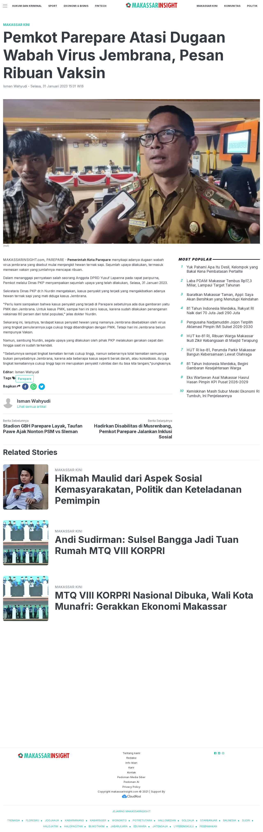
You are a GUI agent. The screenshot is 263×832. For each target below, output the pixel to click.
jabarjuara (119, 826)
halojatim (50, 826)
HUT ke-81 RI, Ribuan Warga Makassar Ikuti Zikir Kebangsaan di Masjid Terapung (222, 338)
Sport (52, 5)
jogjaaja (52, 820)
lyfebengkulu (184, 826)
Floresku (32, 820)
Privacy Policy (131, 786)
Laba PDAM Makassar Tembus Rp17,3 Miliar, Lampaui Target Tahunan (219, 282)
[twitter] (41, 386)
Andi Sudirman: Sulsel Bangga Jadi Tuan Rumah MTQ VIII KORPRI (147, 545)
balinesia (229, 820)
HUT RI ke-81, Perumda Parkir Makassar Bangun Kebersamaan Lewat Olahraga (221, 352)
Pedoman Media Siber (131, 777)
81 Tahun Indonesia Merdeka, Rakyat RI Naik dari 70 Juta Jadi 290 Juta (220, 310)
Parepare (24, 378)
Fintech (100, 5)
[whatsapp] (33, 386)
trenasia (13, 820)
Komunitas (232, 5)
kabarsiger (98, 820)
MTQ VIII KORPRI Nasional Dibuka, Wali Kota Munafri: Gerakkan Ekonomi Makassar (154, 601)
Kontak (131, 772)
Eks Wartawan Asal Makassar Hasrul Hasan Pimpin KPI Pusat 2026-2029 (218, 379)
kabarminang (74, 820)
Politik (252, 5)
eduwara (140, 826)
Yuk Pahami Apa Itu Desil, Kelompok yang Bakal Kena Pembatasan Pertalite (222, 269)
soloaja (188, 820)
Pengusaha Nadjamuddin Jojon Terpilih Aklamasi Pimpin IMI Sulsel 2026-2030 (220, 324)
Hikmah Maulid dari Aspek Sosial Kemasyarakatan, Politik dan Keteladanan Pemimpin (148, 489)
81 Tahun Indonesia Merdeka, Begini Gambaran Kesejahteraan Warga (217, 366)
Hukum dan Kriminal (27, 5)
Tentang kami (131, 753)
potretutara (142, 820)
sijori (246, 820)
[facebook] (25, 386)
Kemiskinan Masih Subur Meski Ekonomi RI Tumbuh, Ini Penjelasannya (223, 393)
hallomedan (167, 820)
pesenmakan (208, 826)
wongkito (119, 820)
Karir (131, 767)
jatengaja (160, 826)
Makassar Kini (207, 5)
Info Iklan (131, 762)
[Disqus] (131, 688)
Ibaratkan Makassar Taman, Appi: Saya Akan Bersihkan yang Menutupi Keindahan (222, 296)
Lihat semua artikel (31, 406)
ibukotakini (97, 826)
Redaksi (131, 757)
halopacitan (73, 826)
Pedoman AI (131, 781)
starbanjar (208, 820)
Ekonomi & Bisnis (76, 5)
